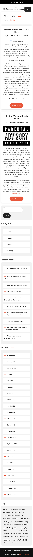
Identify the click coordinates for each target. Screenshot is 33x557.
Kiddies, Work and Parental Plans (16, 30)
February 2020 (11, 488)
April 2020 (10, 475)
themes (19, 536)
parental (7, 527)
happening (24, 522)
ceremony (12, 515)
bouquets (6, 512)
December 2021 (12, 368)
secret (10, 533)
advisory (6, 509)
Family (9, 232)
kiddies (16, 524)
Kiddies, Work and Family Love (16, 117)
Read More (15, 105)
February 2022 (11, 355)
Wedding (10, 250)
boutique (13, 512)
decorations (7, 518)
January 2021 (11, 418)
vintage (14, 540)
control (19, 515)
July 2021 (10, 381)
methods (20, 524)
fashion (9, 238)
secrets (15, 533)
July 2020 (10, 456)
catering (6, 515)
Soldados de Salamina (16, 9)
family (6, 521)
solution (26, 533)
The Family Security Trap (15, 321)
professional (23, 531)
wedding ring (14, 542)
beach (15, 509)
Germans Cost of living (14, 291)
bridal (19, 512)
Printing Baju (16, 530)
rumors (5, 533)
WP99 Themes (24, 554)
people (14, 528)
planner (5, 531)
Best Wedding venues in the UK (17, 285)
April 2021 (10, 399)
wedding (22, 539)
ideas (5, 524)
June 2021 (10, 387)
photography (22, 528)
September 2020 (12, 444)
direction (13, 518)
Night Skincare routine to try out (17, 306)
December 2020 (12, 425)
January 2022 (11, 362)
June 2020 (10, 463)
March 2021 (11, 406)
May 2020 (10, 469)
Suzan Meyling (11, 36)
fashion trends (12, 521)
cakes (24, 512)
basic (11, 509)
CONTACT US (13, 2)
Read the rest (17, 102)
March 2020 (11, 482)
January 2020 (11, 494)
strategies (6, 536)
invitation (10, 524)
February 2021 (11, 412)
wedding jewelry (6, 542)
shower (20, 533)
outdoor (26, 524)
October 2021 (11, 374)
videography (7, 540)
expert (28, 518)
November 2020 (12, 431)
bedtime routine (21, 509)
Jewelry (9, 244)
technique (13, 536)
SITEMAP (23, 2)
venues (25, 536)
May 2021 (10, 393)
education (21, 518)
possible (11, 531)
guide (18, 522)
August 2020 (11, 450)
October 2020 (11, 437)
